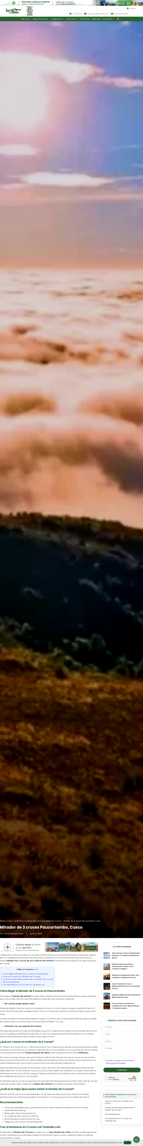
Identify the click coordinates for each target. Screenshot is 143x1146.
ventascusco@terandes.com (97, 14)
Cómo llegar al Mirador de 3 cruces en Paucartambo (24, 974)
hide (36, 969)
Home (2, 921)
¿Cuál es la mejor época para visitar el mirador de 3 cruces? (27, 979)
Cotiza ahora (90, 948)
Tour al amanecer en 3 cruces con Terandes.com (23, 985)
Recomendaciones (10, 982)
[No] (140, 1143)
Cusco (10, 921)
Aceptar (127, 1142)
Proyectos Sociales (121, 14)
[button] (26, 19)
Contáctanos (77, 14)
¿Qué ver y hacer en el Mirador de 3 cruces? (21, 976)
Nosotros (133, 8)
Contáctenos (122, 1070)
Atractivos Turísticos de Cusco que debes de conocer (38, 921)
